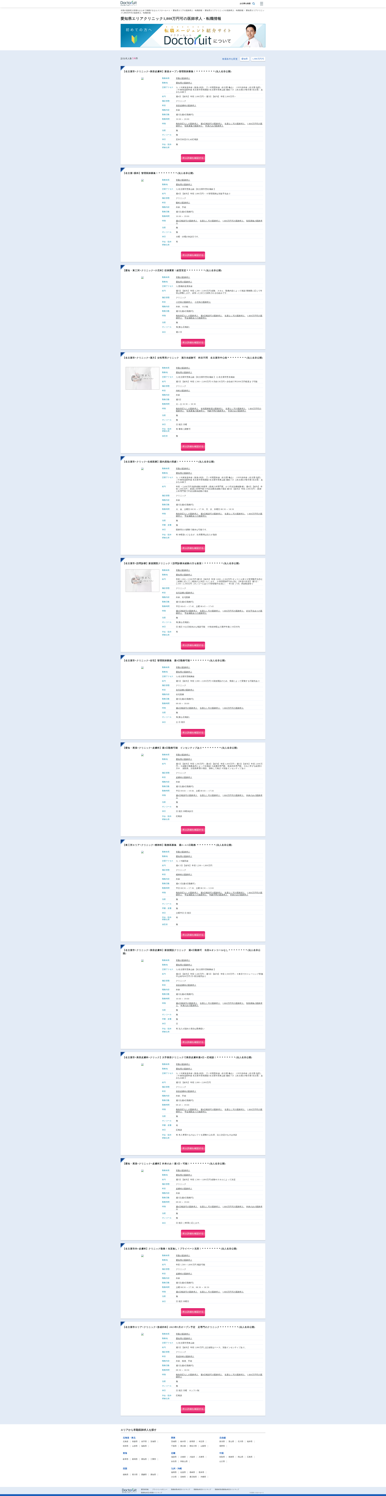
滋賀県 (174, 1457)
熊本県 (201, 1472)
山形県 (135, 1446)
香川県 (135, 1475)
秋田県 (125, 1446)
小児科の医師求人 (184, 302)
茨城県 (174, 1442)
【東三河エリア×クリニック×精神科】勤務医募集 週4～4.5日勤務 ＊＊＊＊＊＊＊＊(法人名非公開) (177, 845)
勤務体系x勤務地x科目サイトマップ (227, 1489)
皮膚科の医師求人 (184, 777)
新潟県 (222, 1442)
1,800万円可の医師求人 (233, 221)
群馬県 (192, 1442)
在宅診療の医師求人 (185, 593)
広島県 (249, 1457)
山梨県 (203, 1446)
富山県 (231, 1442)
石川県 (240, 1442)
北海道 (125, 1442)
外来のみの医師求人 (214, 126)
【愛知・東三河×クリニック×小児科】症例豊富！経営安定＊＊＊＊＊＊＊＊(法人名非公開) (172, 270)
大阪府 (192, 1457)
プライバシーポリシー (159, 1489)
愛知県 (244, 59)
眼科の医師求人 (183, 203)
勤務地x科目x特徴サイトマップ (151, 1492)
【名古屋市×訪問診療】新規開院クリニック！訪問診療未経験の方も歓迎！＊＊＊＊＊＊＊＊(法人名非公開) (181, 563)
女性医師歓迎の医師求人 (212, 408)
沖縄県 (203, 1477)
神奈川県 (193, 1446)
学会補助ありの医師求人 (196, 318)
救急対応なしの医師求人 (187, 124)
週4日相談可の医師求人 (212, 124)
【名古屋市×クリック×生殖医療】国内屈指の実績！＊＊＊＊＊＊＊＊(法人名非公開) (169, 461)
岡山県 (240, 1457)
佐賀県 (183, 1472)
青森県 (135, 1442)
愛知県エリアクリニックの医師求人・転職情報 (224, 10)
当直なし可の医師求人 (235, 124)
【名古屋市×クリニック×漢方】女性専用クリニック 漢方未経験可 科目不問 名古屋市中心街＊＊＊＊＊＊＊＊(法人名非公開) (193, 358)
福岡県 (174, 1472)
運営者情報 (145, 1489)
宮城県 (153, 1442)
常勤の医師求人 (183, 78)
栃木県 (183, 1442)
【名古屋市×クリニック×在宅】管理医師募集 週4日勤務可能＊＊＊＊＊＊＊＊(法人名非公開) (174, 660)
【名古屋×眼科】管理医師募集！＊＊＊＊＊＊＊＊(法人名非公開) (158, 173)
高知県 (153, 1475)
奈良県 (174, 1461)
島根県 (231, 1457)
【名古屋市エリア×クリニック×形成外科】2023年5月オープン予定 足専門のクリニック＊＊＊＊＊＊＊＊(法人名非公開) (189, 1327)
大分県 (174, 1477)
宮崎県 (183, 1477)
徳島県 (125, 1475)
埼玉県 (201, 1442)
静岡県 (135, 1459)
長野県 (222, 1446)
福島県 (144, 1446)
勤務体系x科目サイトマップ (180, 1489)
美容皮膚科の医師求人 (186, 105)
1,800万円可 (258, 59)
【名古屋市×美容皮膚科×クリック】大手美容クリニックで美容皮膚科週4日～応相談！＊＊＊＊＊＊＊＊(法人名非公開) (187, 1057)
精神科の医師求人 (184, 874)
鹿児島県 (193, 1477)
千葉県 (174, 1446)
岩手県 (144, 1442)
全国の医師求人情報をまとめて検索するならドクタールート (145, 10)
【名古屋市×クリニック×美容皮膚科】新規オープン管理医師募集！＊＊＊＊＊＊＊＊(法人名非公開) (177, 71)
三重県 (153, 1459)
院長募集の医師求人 (194, 126)
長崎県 (192, 1472)
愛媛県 (144, 1475)
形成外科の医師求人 (185, 1356)
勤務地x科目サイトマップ (202, 1489)
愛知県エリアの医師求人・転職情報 (187, 10)
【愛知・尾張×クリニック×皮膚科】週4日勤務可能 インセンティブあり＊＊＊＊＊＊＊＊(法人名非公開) (180, 748)
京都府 (183, 1457)
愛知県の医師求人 (184, 83)
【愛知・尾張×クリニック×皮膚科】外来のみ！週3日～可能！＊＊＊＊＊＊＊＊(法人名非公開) (174, 1163)
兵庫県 (201, 1457)
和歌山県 (184, 1461)
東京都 (183, 1446)
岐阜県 (125, 1459)
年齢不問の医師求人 (216, 411)
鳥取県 (222, 1457)
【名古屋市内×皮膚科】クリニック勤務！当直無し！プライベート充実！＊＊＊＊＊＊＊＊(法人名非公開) (180, 1248)
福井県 (249, 1442)
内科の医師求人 (183, 390)
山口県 (222, 1461)
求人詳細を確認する (193, 158)
